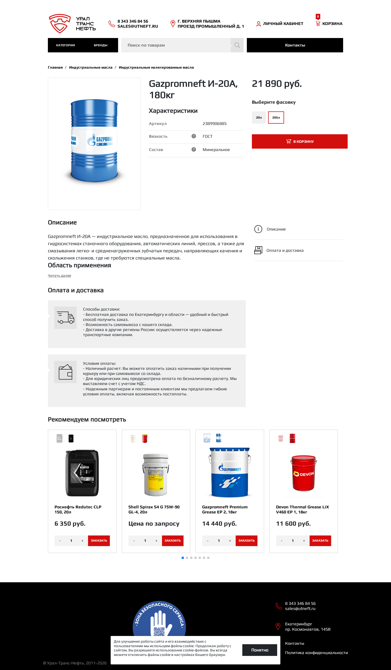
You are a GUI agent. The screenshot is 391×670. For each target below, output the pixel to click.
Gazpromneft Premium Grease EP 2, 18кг (225, 509)
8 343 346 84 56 (133, 21)
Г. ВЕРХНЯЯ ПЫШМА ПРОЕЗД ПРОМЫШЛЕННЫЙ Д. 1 (211, 24)
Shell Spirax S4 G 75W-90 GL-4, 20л (154, 509)
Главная (55, 67)
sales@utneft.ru (138, 26)
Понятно (259, 649)
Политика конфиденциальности (316, 652)
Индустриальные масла (91, 67)
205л (276, 117)
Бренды (100, 45)
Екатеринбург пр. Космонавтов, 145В (308, 626)
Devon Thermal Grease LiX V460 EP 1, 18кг (302, 509)
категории (65, 45)
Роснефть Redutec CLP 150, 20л (78, 509)
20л (259, 117)
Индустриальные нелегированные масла (156, 67)
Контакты (295, 45)
